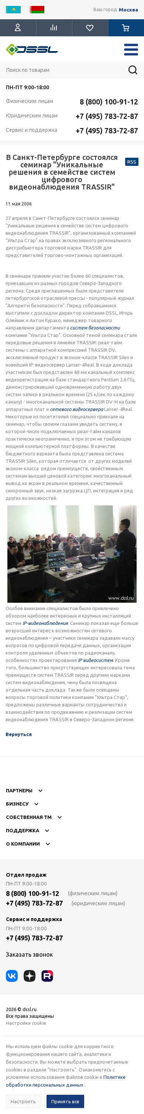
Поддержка (22, 830)
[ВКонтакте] (12, 976)
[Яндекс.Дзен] (29, 976)
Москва (128, 9)
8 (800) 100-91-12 (109, 101)
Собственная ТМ (29, 817)
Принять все (65, 1101)
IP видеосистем (95, 660)
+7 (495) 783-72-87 (107, 116)
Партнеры (19, 790)
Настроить (23, 1101)
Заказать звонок (29, 954)
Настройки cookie (26, 1023)
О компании (23, 843)
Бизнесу (17, 803)
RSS (131, 161)
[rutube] (47, 976)
